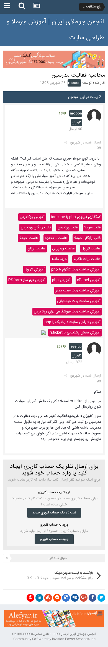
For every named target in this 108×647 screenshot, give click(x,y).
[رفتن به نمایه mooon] (94, 116)
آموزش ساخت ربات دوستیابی (79, 301)
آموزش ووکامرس (32, 217)
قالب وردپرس (68, 228)
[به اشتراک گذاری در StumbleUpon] (48, 598)
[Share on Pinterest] (30, 598)
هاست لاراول (91, 249)
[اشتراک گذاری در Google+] (84, 598)
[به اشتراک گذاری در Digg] (75, 598)
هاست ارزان (36, 249)
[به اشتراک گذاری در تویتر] (101, 598)
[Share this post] (65, 143)
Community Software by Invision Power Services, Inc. (54, 639)
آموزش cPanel (89, 280)
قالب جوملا (92, 228)
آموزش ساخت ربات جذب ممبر (78, 291)
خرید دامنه (59, 259)
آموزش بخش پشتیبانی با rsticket (75, 333)
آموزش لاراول (35, 270)
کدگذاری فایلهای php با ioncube (76, 217)
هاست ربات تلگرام (87, 259)
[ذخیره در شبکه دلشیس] (66, 598)
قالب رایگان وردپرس (36, 228)
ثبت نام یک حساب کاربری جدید (54, 512)
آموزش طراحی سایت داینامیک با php (73, 322)
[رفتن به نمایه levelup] (94, 349)
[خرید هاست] (43, 333)
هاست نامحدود (56, 238)
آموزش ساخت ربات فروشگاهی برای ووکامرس (67, 312)
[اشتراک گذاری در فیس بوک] (92, 598)
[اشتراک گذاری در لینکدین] (39, 598)
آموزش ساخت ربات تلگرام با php (76, 270)
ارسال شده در (85, 145)
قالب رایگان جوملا (87, 238)
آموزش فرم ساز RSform (26, 280)
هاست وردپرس (63, 249)
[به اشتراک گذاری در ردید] (57, 598)
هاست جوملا (28, 238)
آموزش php (61, 280)
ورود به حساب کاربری (54, 539)
